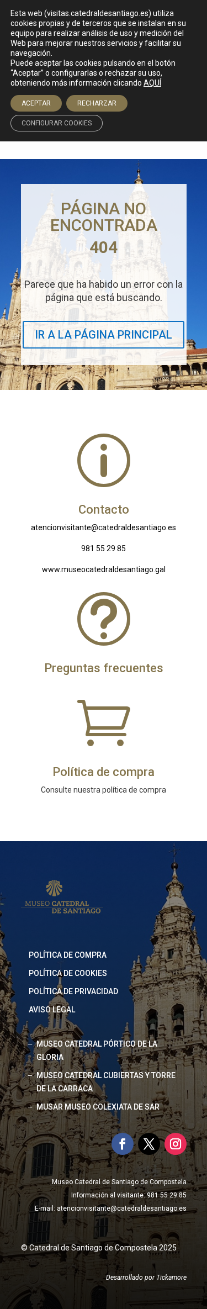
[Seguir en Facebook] (123, 1144)
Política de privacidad (73, 991)
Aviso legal (52, 1009)
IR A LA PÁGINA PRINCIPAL (103, 334)
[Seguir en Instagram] (175, 1144)
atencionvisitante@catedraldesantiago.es (103, 527)
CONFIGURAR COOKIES (57, 123)
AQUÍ (152, 82)
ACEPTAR (36, 103)
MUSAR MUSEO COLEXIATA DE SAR (98, 1106)
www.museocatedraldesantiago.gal (104, 569)
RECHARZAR (96, 103)
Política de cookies (68, 973)
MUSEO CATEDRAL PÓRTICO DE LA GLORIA (96, 1050)
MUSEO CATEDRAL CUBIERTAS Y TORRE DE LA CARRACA (106, 1082)
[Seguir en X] (149, 1144)
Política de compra (68, 955)
